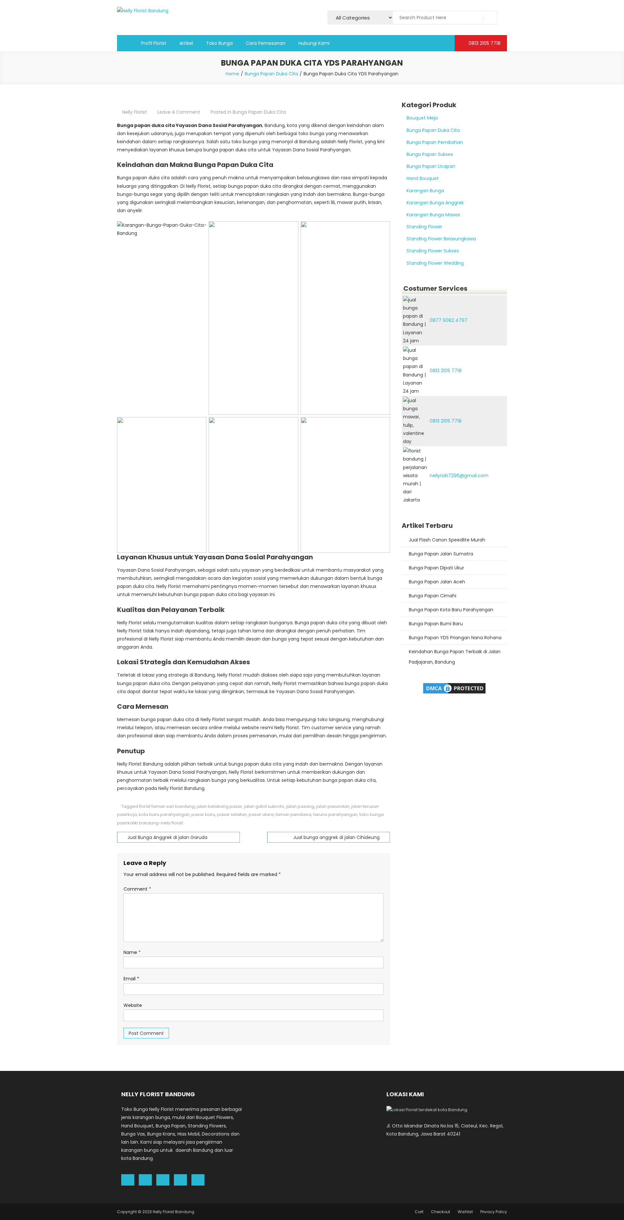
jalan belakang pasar (219, 806)
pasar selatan (232, 814)
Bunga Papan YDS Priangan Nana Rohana (455, 637)
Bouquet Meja (422, 118)
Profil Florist (153, 43)
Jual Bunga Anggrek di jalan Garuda (167, 837)
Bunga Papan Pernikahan (435, 142)
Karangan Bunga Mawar (433, 214)
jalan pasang (300, 806)
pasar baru (203, 814)
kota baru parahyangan (164, 814)
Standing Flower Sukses (433, 251)
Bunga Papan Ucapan (431, 166)
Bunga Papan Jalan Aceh (437, 581)
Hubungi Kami (314, 43)
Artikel (186, 43)
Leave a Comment (178, 112)
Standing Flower (424, 226)
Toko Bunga (219, 43)
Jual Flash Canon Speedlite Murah (447, 540)
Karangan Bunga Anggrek (435, 202)
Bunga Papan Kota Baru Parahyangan (451, 609)
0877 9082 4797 (448, 320)
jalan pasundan (332, 806)
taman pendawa (293, 814)
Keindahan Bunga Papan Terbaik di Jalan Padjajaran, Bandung (454, 656)
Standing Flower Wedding (435, 263)
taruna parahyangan (335, 814)
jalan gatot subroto (264, 806)
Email (131, 978)
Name (132, 952)
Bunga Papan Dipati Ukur (436, 568)
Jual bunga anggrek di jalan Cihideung (336, 837)
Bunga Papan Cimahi (432, 595)
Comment (137, 889)
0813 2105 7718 (483, 43)
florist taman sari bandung (167, 806)
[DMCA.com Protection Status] (454, 687)
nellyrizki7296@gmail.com (459, 475)
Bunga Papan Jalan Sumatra (441, 554)
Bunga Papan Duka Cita (259, 112)
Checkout (440, 1211)
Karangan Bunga (425, 190)
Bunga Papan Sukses (430, 154)
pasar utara (261, 814)
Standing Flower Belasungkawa (441, 238)
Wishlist (465, 1211)
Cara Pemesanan (265, 43)
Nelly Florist (134, 112)
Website (133, 1005)
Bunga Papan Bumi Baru (436, 623)
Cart (419, 1211)
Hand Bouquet (423, 178)
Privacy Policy (493, 1211)
